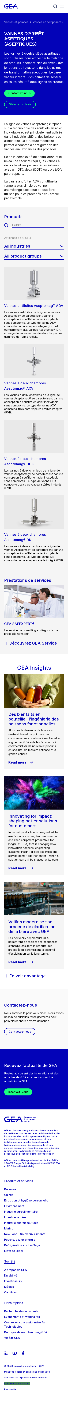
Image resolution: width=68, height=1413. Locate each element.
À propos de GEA (15, 1270)
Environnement (14, 1206)
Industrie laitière (15, 1217)
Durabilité (10, 1275)
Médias (9, 1286)
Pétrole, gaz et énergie (19, 1239)
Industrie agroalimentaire (21, 1211)
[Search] (55, 6)
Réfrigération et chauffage (22, 1245)
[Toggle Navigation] (62, 6)
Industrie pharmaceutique (21, 1223)
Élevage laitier (13, 1251)
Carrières (10, 1292)
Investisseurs (13, 1281)
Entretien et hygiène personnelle (26, 1200)
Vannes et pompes (16, 22)
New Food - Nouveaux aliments (24, 1234)
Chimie (8, 1195)
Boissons (10, 1189)
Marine (8, 1228)
